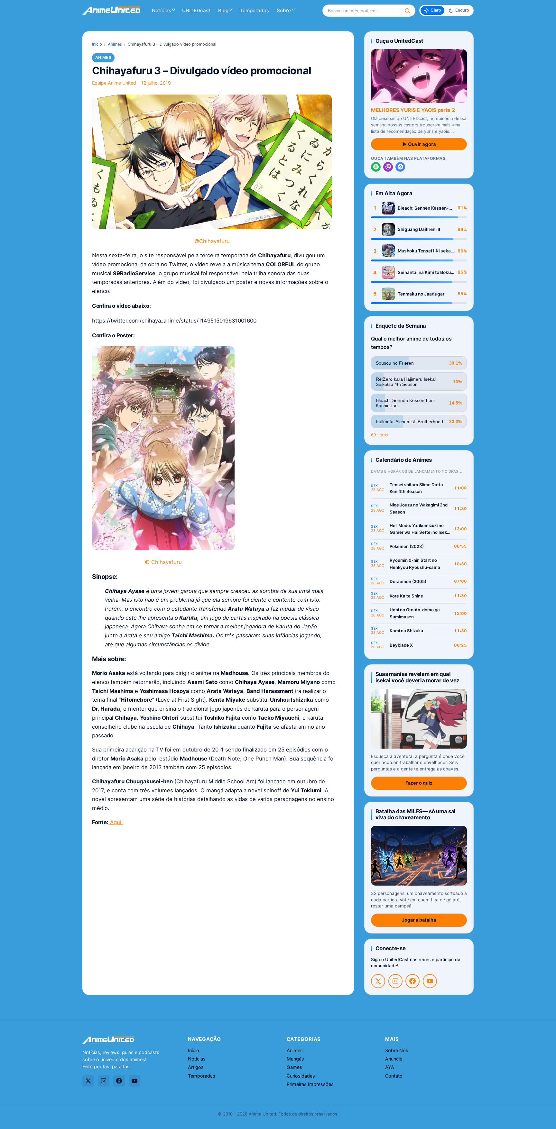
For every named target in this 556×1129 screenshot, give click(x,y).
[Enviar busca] (407, 11)
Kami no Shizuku (406, 630)
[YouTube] (430, 981)
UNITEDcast (196, 10)
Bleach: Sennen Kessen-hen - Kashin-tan (423, 208)
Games (294, 1067)
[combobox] (361, 11)
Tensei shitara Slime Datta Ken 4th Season (416, 488)
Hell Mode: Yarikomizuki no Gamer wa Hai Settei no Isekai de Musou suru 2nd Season (420, 529)
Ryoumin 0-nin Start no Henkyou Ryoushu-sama (415, 564)
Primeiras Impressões (310, 1084)
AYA (389, 1067)
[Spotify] (376, 167)
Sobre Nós (396, 1050)
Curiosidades (301, 1076)
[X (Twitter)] (378, 981)
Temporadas (254, 10)
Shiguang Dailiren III (419, 229)
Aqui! (115, 822)
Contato (394, 1076)
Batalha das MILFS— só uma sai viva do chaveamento (415, 814)
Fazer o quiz (418, 783)
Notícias (161, 10)
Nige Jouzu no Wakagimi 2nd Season (419, 508)
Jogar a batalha (419, 920)
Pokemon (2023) (407, 546)
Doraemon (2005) (408, 581)
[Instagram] (395, 981)
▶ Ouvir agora (419, 144)
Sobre (284, 10)
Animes (115, 44)
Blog (223, 10)
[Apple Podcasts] (388, 167)
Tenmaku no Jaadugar (421, 293)
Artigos (196, 1067)
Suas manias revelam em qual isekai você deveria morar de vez (417, 677)
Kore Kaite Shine (406, 595)
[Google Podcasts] (400, 167)
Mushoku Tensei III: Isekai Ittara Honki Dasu (425, 251)
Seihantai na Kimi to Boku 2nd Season (424, 272)
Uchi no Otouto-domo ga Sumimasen (415, 613)
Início (97, 44)
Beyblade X (401, 645)
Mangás (295, 1058)
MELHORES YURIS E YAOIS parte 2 (413, 110)
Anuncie (393, 1058)
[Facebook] (412, 981)
